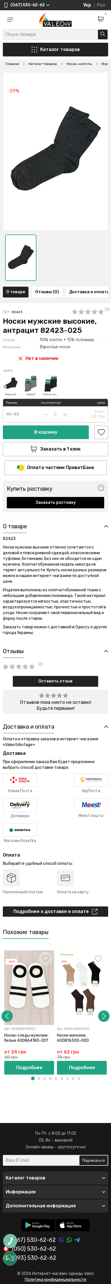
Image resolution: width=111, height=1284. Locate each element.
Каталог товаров (60, 49)
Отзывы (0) (47, 292)
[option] (20, 258)
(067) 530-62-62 (34, 1240)
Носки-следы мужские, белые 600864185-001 (26, 1038)
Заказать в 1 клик (60, 449)
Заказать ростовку (56, 502)
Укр (87, 5)
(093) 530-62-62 (34, 1258)
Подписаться (93, 1160)
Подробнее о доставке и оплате (51, 911)
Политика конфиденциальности (55, 1279)
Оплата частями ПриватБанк (60, 467)
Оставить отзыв (55, 681)
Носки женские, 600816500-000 (73, 1038)
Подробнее (29, 1067)
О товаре (15, 292)
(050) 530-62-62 (34, 1249)
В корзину (45, 432)
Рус (101, 5)
